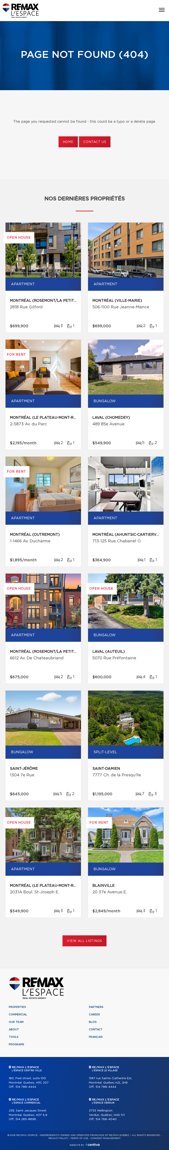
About (14, 1029)
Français (96, 1037)
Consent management (105, 1138)
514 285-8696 (25, 1119)
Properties (17, 1007)
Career (94, 1014)
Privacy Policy (58, 1138)
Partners (96, 1007)
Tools (13, 1037)
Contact (96, 1029)
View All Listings (84, 941)
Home (68, 142)
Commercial (18, 1014)
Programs (16, 1044)
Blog (93, 1022)
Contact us (94, 142)
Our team (16, 1022)
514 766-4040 (106, 1119)
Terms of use (79, 1138)
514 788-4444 (25, 1087)
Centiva (93, 1144)
